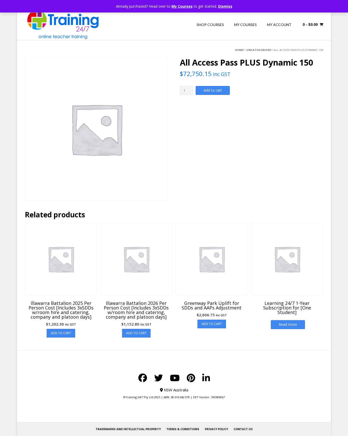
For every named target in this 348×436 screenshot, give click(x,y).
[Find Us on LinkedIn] (206, 377)
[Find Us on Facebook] (142, 377)
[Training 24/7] (63, 24)
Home (239, 50)
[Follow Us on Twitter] (158, 377)
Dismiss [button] (225, 6)
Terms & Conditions (182, 429)
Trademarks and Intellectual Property (128, 429)
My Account (279, 24)
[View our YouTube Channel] (175, 377)
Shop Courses (210, 24)
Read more (288, 324)
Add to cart (213, 90)
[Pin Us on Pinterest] (191, 377)
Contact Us (243, 429)
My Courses (182, 6)
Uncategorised (258, 50)
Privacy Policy (216, 429)
